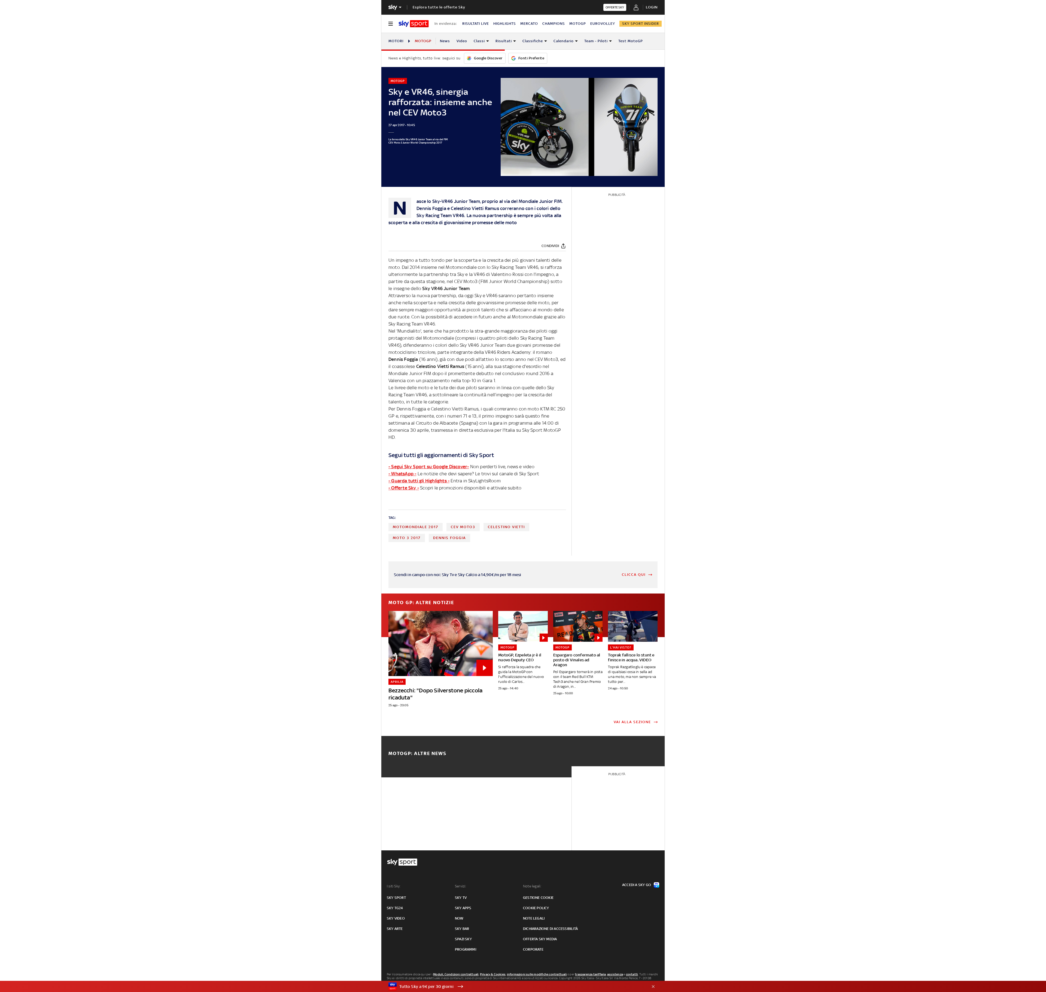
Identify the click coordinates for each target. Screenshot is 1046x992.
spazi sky (463, 939)
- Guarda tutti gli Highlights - (418, 480)
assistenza (615, 974)
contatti (632, 974)
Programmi (465, 949)
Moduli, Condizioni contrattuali (456, 974)
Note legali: (532, 886)
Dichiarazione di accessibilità (550, 929)
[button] (514, 986)
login (652, 7)
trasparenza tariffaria (590, 974)
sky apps (463, 908)
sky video (396, 918)
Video (462, 41)
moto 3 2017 (407, 538)
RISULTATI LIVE (475, 24)
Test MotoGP (630, 41)
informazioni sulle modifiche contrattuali (537, 974)
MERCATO (529, 24)
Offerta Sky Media (540, 939)
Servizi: (460, 886)
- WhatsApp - (402, 473)
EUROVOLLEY (602, 24)
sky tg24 (395, 908)
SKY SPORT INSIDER (640, 24)
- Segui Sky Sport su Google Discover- (428, 466)
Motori (395, 41)
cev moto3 (463, 527)
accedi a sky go (636, 885)
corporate (533, 949)
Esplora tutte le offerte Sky (439, 7)
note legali (534, 918)
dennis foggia (449, 538)
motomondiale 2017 (415, 527)
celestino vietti (506, 527)
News (445, 41)
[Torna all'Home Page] (413, 23)
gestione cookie (538, 898)
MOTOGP (577, 24)
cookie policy (536, 908)
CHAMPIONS (553, 24)
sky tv (461, 898)
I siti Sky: (393, 886)
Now (459, 918)
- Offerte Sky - (403, 488)
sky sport (396, 898)
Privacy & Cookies (493, 974)
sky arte (395, 929)
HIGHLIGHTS (504, 24)
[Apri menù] (390, 23)
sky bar (462, 929)
